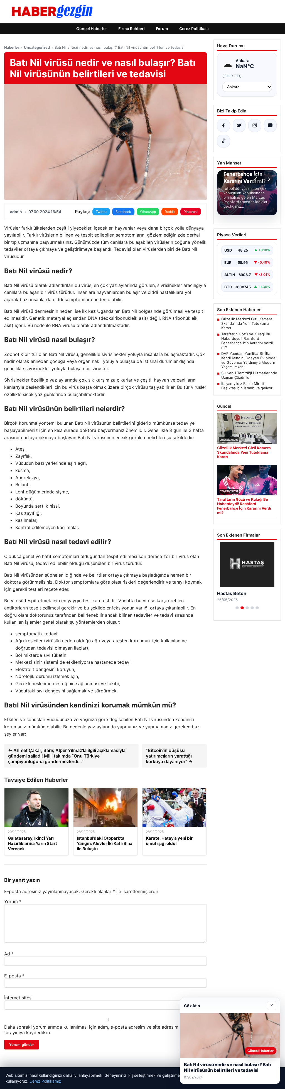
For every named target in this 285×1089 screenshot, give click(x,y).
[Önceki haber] (256, 179)
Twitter (101, 212)
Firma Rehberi (131, 28)
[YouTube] (270, 125)
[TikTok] (223, 141)
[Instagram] (254, 125)
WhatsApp (148, 212)
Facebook (123, 212)
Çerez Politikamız (45, 1081)
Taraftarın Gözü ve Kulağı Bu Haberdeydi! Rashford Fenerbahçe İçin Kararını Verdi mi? (247, 341)
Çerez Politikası (194, 28)
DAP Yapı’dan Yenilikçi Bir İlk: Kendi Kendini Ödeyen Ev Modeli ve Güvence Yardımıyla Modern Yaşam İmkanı (249, 360)
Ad (9, 954)
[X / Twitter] (239, 125)
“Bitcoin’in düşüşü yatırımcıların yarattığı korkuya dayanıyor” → (169, 756)
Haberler (11, 47)
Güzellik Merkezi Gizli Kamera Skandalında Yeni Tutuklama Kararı (246, 323)
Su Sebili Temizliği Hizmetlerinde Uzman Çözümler (249, 375)
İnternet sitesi (18, 997)
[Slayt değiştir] (237, 607)
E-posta (14, 976)
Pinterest (191, 212)
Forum (162, 28)
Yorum (12, 901)
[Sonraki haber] (268, 179)
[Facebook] (223, 125)
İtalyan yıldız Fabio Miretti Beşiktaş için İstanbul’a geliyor (246, 385)
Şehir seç (232, 76)
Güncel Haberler (91, 28)
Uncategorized (37, 47)
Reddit (170, 212)
